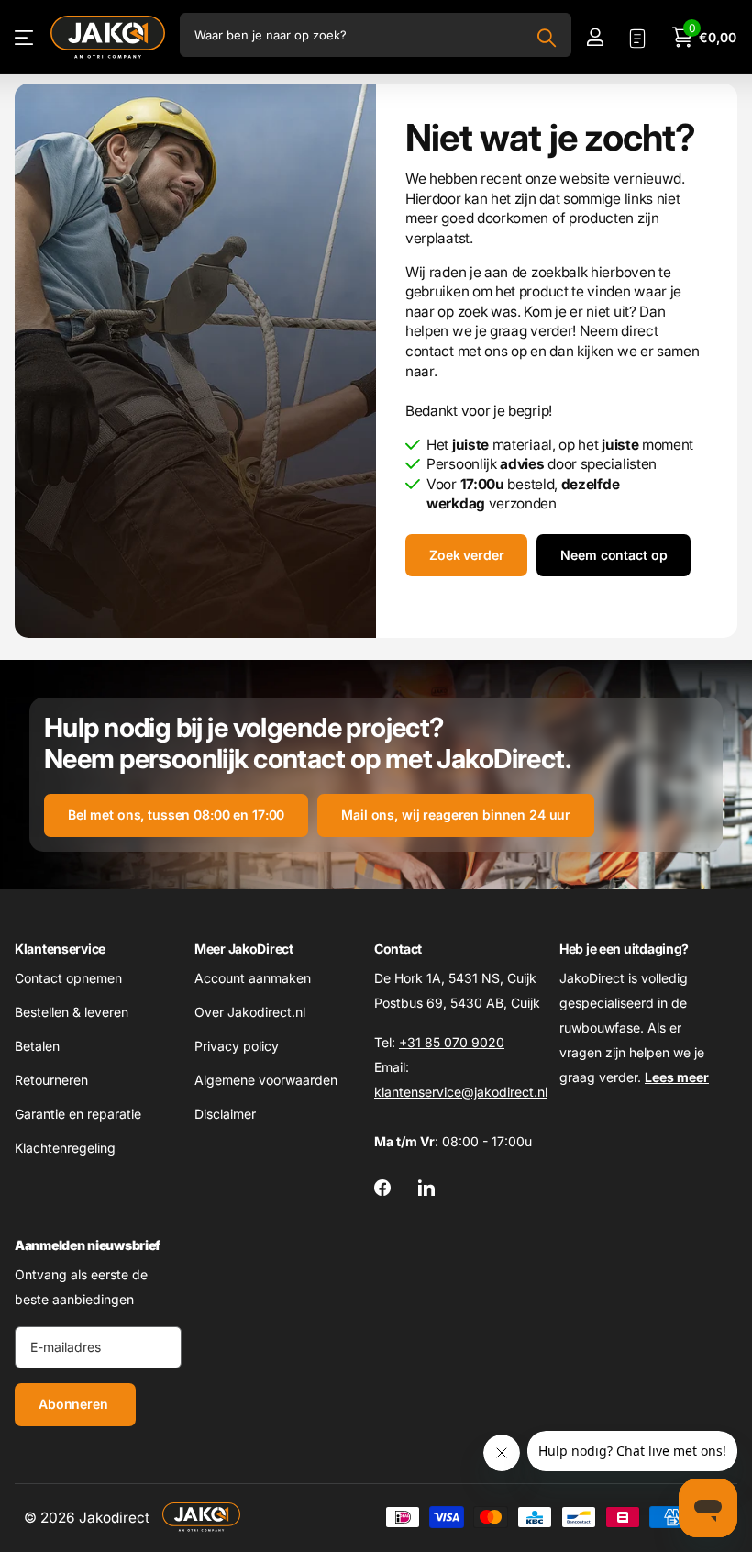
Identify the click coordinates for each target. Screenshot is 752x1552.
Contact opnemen (68, 978)
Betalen (37, 1046)
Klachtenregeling (65, 1148)
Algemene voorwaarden (265, 1080)
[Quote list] (637, 38)
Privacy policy (236, 1046)
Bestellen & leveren (71, 1012)
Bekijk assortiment (25, 37)
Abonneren (75, 1404)
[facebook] (382, 1187)
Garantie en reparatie (78, 1114)
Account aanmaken (252, 978)
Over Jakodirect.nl (249, 1012)
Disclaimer (225, 1114)
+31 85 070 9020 (451, 1042)
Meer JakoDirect (243, 948)
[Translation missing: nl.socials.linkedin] (426, 1187)
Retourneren (51, 1080)
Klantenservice (60, 948)
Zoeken (546, 37)
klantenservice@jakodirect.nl (460, 1092)
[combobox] (375, 35)
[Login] (594, 37)
